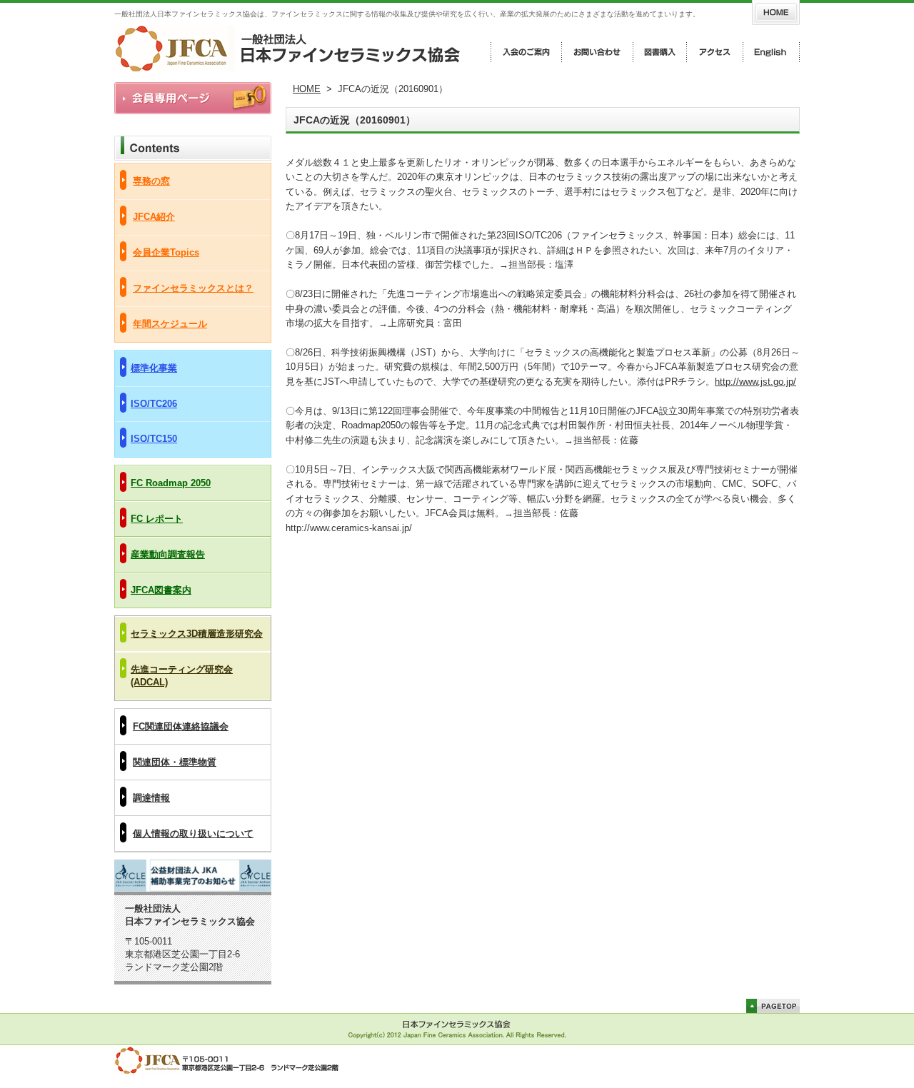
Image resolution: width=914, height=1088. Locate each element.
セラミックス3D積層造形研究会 (197, 633)
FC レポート (157, 518)
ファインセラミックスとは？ (193, 288)
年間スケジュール (170, 323)
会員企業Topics (166, 252)
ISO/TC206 (154, 403)
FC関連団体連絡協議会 (180, 726)
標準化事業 (154, 368)
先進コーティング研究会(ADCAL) (182, 675)
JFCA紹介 (154, 216)
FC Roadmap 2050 (171, 483)
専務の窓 (151, 181)
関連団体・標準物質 (174, 762)
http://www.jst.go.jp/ (755, 381)
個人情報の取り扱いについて (193, 833)
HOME (307, 89)
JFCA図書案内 (161, 590)
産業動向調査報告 (168, 554)
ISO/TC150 (154, 438)
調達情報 (151, 797)
